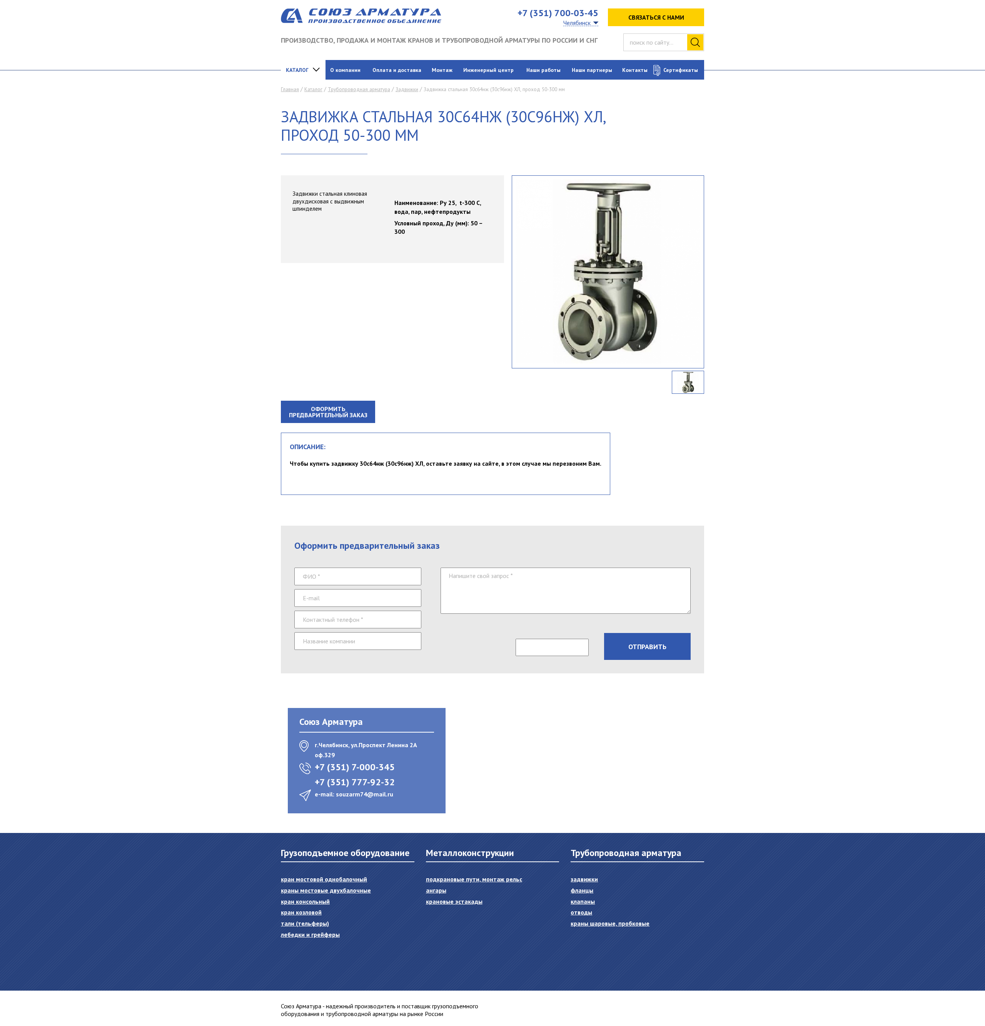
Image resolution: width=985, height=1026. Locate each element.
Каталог (297, 70)
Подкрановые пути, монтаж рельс (474, 879)
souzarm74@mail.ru (364, 794)
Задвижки (407, 89)
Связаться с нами (656, 17)
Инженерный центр (488, 70)
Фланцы (582, 890)
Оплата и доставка (396, 70)
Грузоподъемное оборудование (345, 853)
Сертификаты (680, 70)
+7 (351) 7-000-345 (355, 767)
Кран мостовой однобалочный (324, 879)
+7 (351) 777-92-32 (355, 782)
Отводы (581, 912)
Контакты (635, 70)
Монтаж (442, 70)
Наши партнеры (592, 70)
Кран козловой (301, 912)
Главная (290, 89)
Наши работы (543, 70)
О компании (345, 70)
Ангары (436, 890)
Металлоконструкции (470, 853)
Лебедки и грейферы (310, 934)
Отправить (647, 646)
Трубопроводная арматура (359, 89)
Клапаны (583, 901)
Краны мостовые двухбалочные (326, 890)
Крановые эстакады (454, 901)
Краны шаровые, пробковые (610, 923)
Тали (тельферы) (305, 923)
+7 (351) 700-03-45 (558, 13)
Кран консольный (305, 901)
